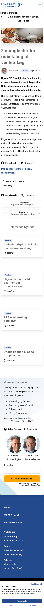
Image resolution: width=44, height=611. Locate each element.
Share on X (29, 163)
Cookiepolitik (36, 584)
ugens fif (22, 181)
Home (3, 13)
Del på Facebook (12, 163)
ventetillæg (7, 186)
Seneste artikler (25, 418)
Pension (13, 13)
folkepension (8, 181)
